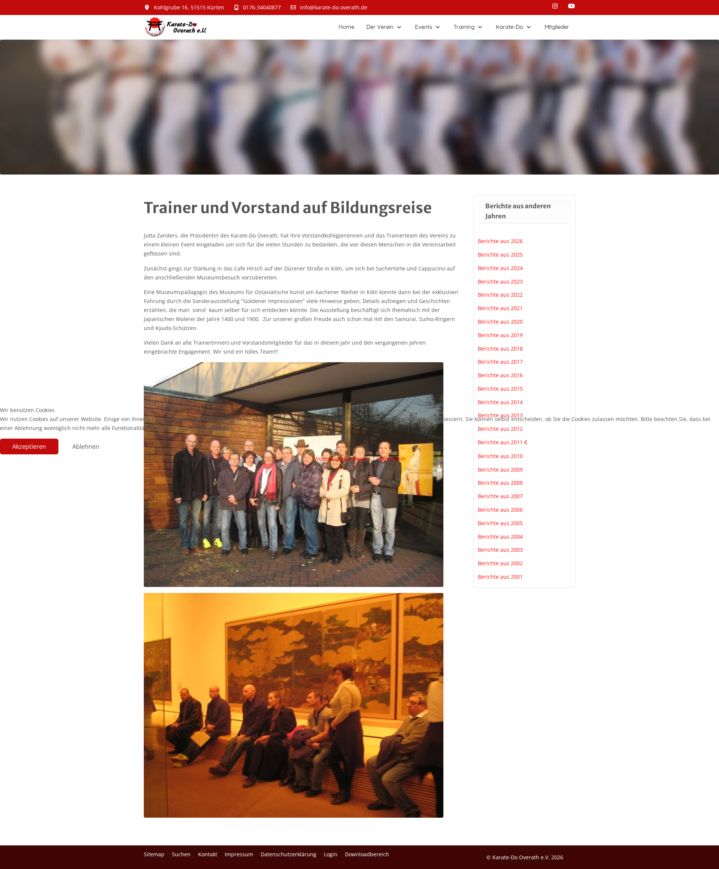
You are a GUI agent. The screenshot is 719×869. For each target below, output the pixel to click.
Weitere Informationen (342, 458)
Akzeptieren (29, 446)
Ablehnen (85, 446)
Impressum (391, 458)
